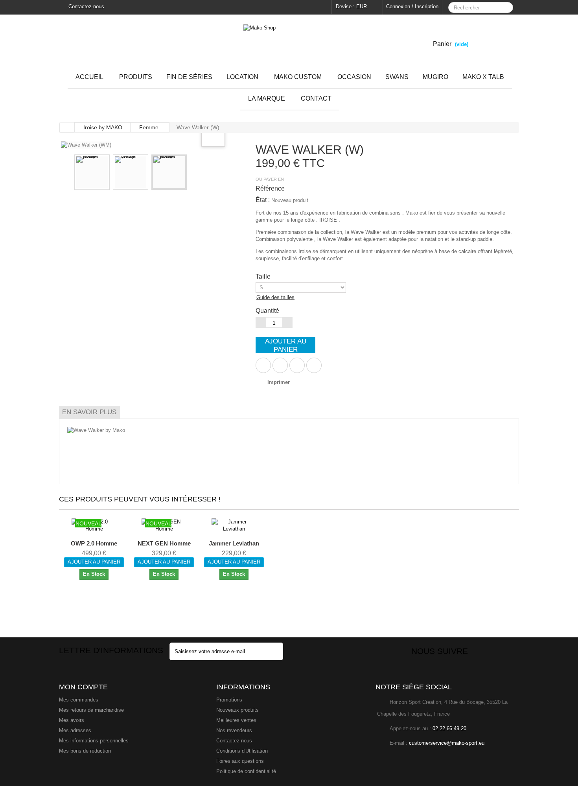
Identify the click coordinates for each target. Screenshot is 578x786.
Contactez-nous (85, 6)
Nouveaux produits (237, 710)
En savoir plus (89, 412)
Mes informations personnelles (94, 741)
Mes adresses (75, 730)
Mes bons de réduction (85, 751)
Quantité (267, 310)
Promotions (229, 700)
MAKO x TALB (483, 76)
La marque (266, 98)
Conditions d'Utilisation (242, 751)
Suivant (232, 173)
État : (263, 199)
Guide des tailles (275, 297)
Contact (316, 98)
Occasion (354, 76)
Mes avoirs (71, 720)
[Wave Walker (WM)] (92, 172)
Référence (270, 188)
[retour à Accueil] (66, 128)
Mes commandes (78, 700)
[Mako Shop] (289, 40)
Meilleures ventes (236, 720)
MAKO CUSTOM (298, 76)
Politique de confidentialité (246, 771)
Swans (397, 76)
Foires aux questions (240, 761)
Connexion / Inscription (412, 6)
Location (242, 76)
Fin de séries (189, 76)
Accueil (89, 76)
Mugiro (435, 76)
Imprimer (278, 382)
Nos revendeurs (234, 730)
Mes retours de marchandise (91, 710)
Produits (135, 76)
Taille (264, 276)
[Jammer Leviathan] (234, 525)
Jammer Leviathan (234, 543)
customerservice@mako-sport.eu (446, 743)
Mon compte (83, 687)
